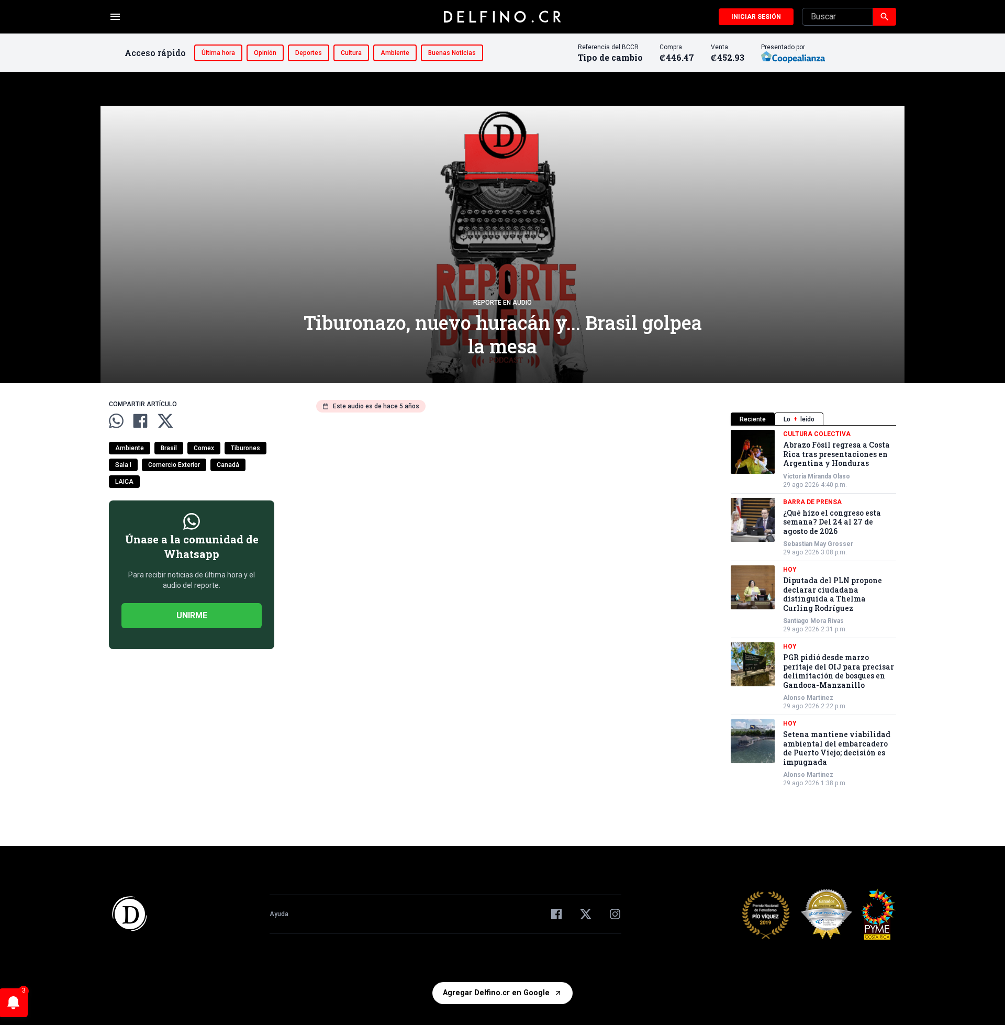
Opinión (265, 53)
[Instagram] (615, 914)
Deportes (308, 53)
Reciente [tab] (753, 419)
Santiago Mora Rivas (813, 621)
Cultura (351, 53)
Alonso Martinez (808, 697)
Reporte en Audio (502, 302)
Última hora (218, 53)
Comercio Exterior (174, 465)
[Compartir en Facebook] (140, 421)
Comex (204, 448)
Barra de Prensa (812, 502)
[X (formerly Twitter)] (585, 914)
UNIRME (191, 615)
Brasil (169, 448)
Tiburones (245, 448)
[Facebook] (556, 914)
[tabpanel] (813, 608)
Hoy (790, 569)
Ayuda (279, 914)
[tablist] (813, 419)
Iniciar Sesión (756, 16)
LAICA (124, 481)
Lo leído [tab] (799, 419)
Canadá (228, 465)
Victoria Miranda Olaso (816, 476)
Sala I (123, 465)
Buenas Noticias (452, 53)
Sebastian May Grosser (818, 544)
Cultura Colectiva (817, 434)
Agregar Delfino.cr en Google (496, 992)
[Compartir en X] (165, 421)
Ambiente (395, 53)
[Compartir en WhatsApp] (116, 421)
